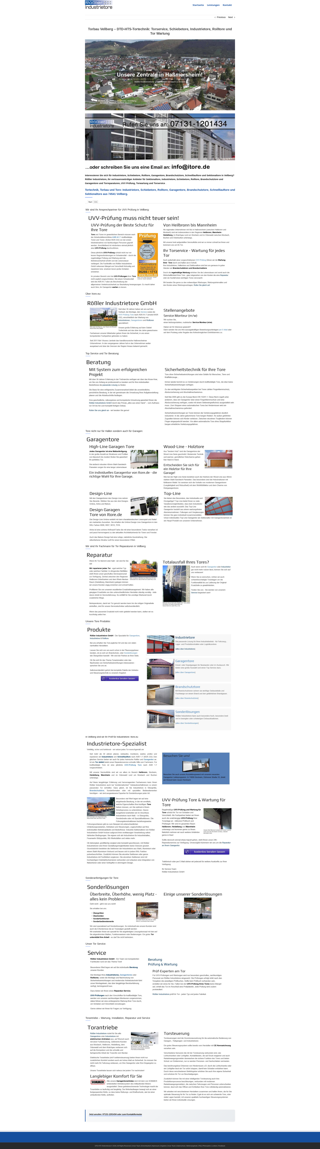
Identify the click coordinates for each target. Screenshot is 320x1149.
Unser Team (136, 1146)
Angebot (163, 1146)
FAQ (200, 1146)
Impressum (155, 1146)
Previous (221, 17)
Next (230, 17)
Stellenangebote (192, 1146)
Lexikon (214, 1146)
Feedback (221, 1146)
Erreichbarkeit (146, 1146)
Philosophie (207, 1146)
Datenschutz (181, 1146)
